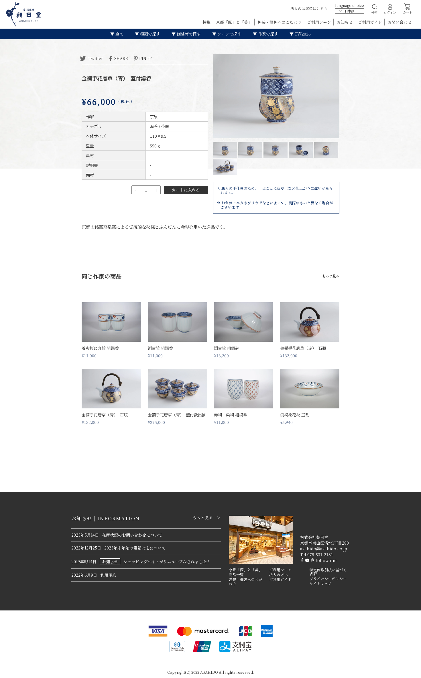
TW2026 (302, 33)
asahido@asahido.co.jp (323, 549)
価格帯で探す (188, 33)
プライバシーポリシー (328, 579)
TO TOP (407, 670)
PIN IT (145, 58)
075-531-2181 (320, 554)
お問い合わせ (399, 22)
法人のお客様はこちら (309, 8)
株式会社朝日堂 (314, 537)
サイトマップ (320, 584)
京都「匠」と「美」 (234, 22)
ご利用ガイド (370, 22)
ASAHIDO (209, 672)
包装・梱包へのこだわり (280, 22)
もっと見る (330, 276)
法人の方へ (278, 575)
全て (118, 33)
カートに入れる (186, 190)
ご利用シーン (319, 22)
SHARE (121, 58)
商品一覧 (236, 575)
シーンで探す (228, 33)
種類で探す (149, 33)
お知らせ (345, 22)
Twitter (95, 58)
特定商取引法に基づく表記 (328, 572)
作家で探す (267, 33)
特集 (207, 22)
